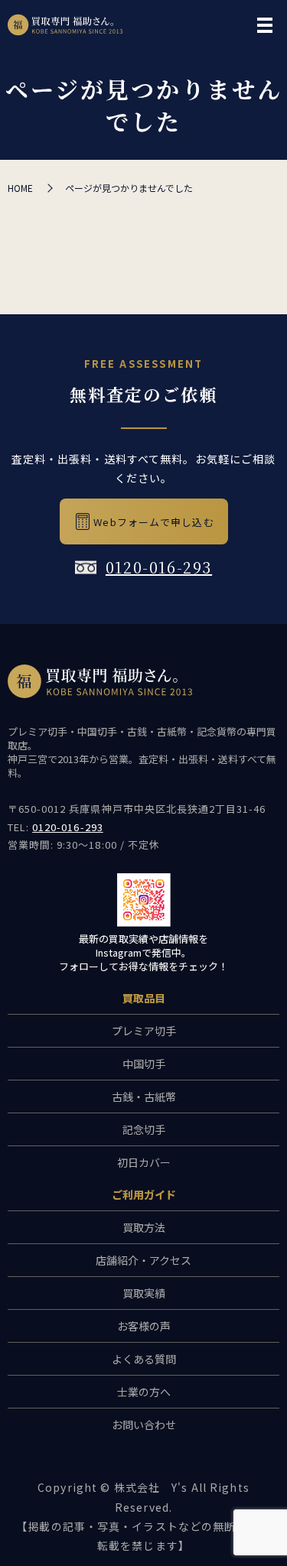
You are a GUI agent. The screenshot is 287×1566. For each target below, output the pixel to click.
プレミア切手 (144, 1030)
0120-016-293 (159, 567)
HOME (20, 187)
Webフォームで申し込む (153, 522)
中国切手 (143, 1063)
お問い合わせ (144, 1424)
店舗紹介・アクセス (143, 1260)
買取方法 (143, 1227)
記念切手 (143, 1129)
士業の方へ (144, 1391)
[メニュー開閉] (264, 25)
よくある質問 (144, 1358)
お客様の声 (144, 1326)
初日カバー (144, 1162)
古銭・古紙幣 (144, 1096)
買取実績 (143, 1293)
